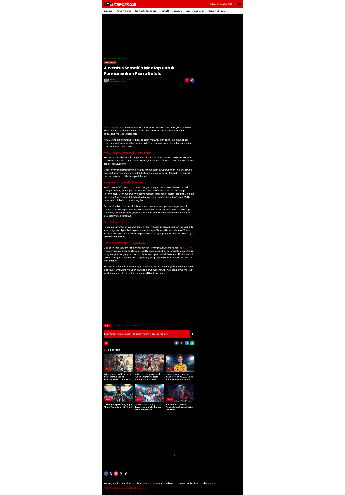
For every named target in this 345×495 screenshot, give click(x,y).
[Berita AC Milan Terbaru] (121, 4)
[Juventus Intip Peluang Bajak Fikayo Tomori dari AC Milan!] (118, 393)
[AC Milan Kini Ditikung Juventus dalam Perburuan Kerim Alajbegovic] (149, 393)
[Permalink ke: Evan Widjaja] (107, 80)
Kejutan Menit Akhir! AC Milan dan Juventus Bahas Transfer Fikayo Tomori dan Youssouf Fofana (118, 377)
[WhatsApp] (192, 343)
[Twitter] (181, 343)
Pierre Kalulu (132, 325)
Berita (108, 369)
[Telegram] (187, 343)
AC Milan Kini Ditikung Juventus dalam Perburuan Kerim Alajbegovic (148, 407)
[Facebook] (176, 343)
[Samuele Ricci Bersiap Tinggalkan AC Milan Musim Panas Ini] (180, 393)
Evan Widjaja (115, 79)
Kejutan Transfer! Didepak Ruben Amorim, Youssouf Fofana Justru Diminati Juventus (147, 377)
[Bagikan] (192, 80)
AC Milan (187, 247)
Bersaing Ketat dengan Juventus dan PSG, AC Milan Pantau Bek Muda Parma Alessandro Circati (179, 377)
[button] (239, 4)
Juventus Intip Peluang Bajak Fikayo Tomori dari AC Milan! (118, 406)
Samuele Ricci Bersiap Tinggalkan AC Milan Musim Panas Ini (179, 407)
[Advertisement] (172, 36)
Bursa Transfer (110, 63)
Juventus (118, 325)
